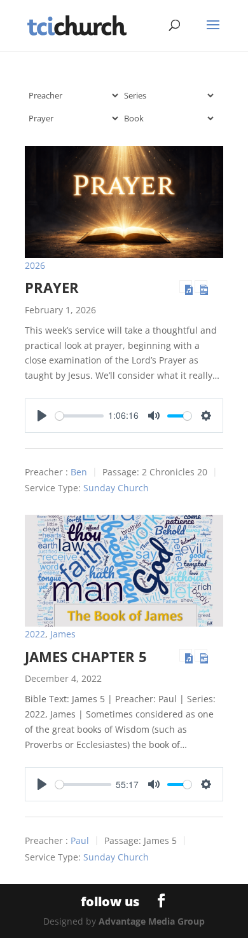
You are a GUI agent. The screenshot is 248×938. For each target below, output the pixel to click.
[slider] (79, 416)
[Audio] (185, 286)
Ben (79, 472)
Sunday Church (116, 488)
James (63, 634)
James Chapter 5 (86, 656)
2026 (35, 265)
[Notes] (201, 286)
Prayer (52, 287)
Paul (80, 841)
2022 (35, 634)
